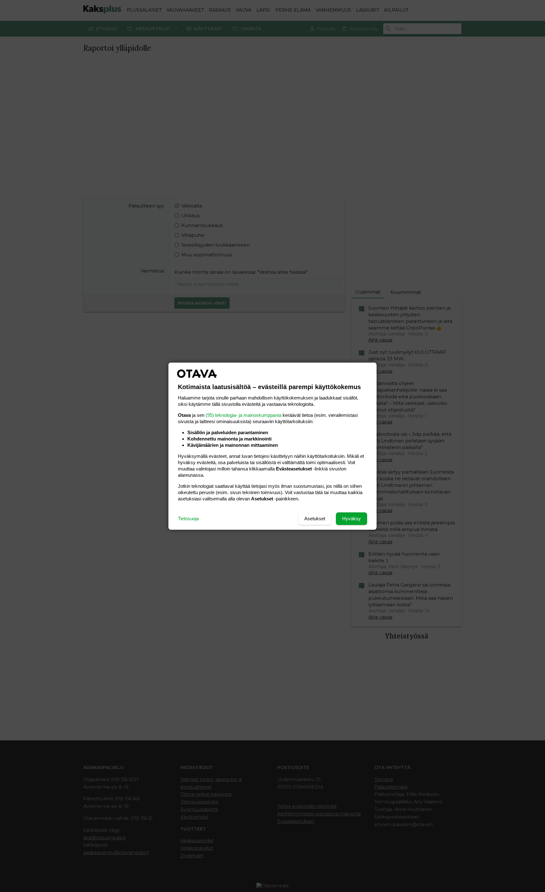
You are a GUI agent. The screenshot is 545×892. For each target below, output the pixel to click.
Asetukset (314, 518)
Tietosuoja (188, 518)
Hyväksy (351, 518)
